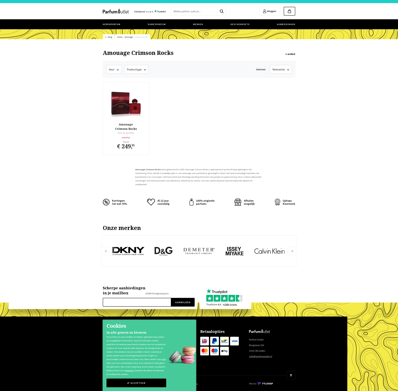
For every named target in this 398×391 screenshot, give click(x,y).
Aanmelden (183, 302)
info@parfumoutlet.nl (260, 356)
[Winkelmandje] (289, 11)
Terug (109, 37)
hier (164, 359)
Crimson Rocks (141, 37)
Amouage (129, 37)
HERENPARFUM (111, 24)
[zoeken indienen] (222, 11)
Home (120, 37)
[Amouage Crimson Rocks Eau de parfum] (126, 103)
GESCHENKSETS (240, 24)
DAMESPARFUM (157, 24)
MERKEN (198, 24)
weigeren (129, 370)
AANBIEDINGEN (286, 24)
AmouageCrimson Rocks (126, 127)
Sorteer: (261, 69)
